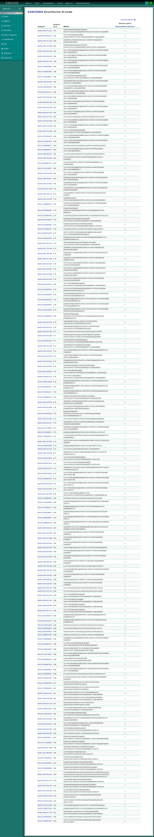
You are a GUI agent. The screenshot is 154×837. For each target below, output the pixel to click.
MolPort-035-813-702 (45, 703)
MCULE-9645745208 (45, 382)
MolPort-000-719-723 (45, 194)
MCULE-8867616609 (45, 233)
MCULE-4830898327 (45, 145)
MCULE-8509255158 (45, 445)
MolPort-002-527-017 (45, 780)
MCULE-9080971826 (45, 808)
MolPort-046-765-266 (45, 253)
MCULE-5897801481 (45, 154)
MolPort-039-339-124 (45, 595)
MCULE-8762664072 (45, 432)
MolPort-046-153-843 (45, 419)
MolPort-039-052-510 (45, 376)
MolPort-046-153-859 (45, 547)
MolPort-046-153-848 (45, 543)
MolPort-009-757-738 (45, 812)
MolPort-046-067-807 (45, 678)
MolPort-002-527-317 (45, 610)
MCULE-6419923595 (45, 294)
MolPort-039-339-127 (45, 92)
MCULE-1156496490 (45, 639)
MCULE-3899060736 (45, 478)
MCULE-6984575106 (45, 635)
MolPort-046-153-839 (45, 184)
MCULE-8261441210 (45, 621)
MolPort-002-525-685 (45, 557)
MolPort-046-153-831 (45, 284)
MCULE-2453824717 (45, 644)
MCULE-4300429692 (45, 66)
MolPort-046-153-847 (45, 351)
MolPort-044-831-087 (45, 733)
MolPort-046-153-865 (45, 805)
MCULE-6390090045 (45, 210)
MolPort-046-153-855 (45, 407)
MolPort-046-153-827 (45, 468)
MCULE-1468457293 (45, 821)
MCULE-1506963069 (45, 683)
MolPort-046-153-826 (45, 489)
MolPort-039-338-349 (45, 97)
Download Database (83, 3)
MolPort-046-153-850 (45, 533)
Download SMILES (127, 20)
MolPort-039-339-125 (45, 528)
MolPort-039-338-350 (45, 371)
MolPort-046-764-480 (45, 336)
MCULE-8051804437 (45, 387)
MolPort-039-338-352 (45, 605)
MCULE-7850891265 (45, 204)
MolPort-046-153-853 (45, 584)
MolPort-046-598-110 (45, 562)
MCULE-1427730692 (45, 428)
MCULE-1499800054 (45, 498)
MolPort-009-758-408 (45, 698)
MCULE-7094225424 (45, 436)
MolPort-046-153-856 (45, 274)
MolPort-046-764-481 (45, 575)
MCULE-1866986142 (45, 397)
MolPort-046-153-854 (45, 279)
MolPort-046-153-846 (45, 322)
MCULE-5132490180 (45, 413)
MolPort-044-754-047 (45, 243)
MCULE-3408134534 (45, 649)
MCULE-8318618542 (45, 628)
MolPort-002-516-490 (45, 112)
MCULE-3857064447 (45, 178)
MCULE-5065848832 (45, 518)
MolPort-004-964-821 (45, 36)
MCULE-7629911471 (45, 392)
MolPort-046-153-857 (45, 269)
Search (28, 3)
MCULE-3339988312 (45, 674)
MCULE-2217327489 (45, 494)
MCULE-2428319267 (45, 714)
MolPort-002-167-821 (45, 117)
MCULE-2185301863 (45, 316)
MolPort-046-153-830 (45, 82)
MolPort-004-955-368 (45, 102)
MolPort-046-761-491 (45, 31)
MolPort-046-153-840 (45, 441)
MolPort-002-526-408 (45, 107)
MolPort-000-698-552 (45, 579)
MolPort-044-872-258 (45, 796)
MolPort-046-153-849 (45, 356)
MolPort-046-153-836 (45, 402)
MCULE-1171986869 (45, 742)
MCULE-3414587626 (45, 141)
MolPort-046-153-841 (45, 361)
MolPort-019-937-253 (45, 331)
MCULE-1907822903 (45, 87)
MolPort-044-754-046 (45, 346)
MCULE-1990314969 (45, 625)
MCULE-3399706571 (45, 737)
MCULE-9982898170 (45, 150)
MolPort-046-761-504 (45, 41)
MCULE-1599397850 (45, 71)
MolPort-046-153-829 (45, 484)
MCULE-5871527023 (45, 463)
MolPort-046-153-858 (45, 538)
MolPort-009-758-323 (45, 570)
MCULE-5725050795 (45, 215)
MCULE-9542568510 (45, 669)
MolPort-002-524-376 (45, 327)
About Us (69, 3)
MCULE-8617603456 (45, 220)
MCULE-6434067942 (45, 341)
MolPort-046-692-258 (45, 121)
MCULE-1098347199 (45, 664)
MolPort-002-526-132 (45, 785)
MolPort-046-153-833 (45, 199)
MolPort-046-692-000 (45, 51)
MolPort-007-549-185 (45, 791)
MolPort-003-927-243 (45, 61)
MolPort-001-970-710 (45, 591)
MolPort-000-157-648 (45, 259)
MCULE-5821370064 (45, 473)
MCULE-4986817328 (45, 523)
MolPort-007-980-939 (45, 753)
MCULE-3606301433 (45, 300)
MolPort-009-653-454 (45, 693)
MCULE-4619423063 (45, 289)
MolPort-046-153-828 (45, 453)
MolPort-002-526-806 (45, 551)
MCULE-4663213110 (45, 709)
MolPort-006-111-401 (45, 600)
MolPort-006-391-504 (45, 774)
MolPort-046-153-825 (45, 729)
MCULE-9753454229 (45, 136)
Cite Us (60, 3)
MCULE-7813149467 (45, 168)
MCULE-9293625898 (45, 768)
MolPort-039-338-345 (45, 56)
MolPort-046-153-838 (45, 158)
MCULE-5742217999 (45, 801)
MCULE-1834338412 (45, 512)
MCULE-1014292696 (45, 502)
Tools (37, 3)
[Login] (150, 3)
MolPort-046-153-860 (45, 264)
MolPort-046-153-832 (45, 366)
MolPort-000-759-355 (45, 566)
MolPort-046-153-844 (45, 449)
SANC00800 (35, 11)
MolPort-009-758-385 (45, 131)
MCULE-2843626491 (45, 817)
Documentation (48, 3)
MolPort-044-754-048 (45, 173)
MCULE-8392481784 (45, 659)
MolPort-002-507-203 (45, 189)
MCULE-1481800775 (45, 507)
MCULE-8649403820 (45, 305)
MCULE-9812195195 (45, 310)
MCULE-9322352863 (45, 225)
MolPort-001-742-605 (45, 248)
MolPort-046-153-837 (45, 423)
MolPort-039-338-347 (45, 724)
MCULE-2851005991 (45, 763)
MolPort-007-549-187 (45, 588)
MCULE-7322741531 (45, 654)
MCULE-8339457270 (45, 163)
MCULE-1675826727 (45, 229)
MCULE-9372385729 (45, 616)
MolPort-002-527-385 (45, 748)
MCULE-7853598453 (45, 77)
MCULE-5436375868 (45, 458)
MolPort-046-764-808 (45, 46)
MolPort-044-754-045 (45, 719)
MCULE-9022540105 (45, 238)
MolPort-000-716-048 (45, 126)
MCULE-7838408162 (45, 688)
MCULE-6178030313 (45, 758)
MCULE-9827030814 (45, 631)
